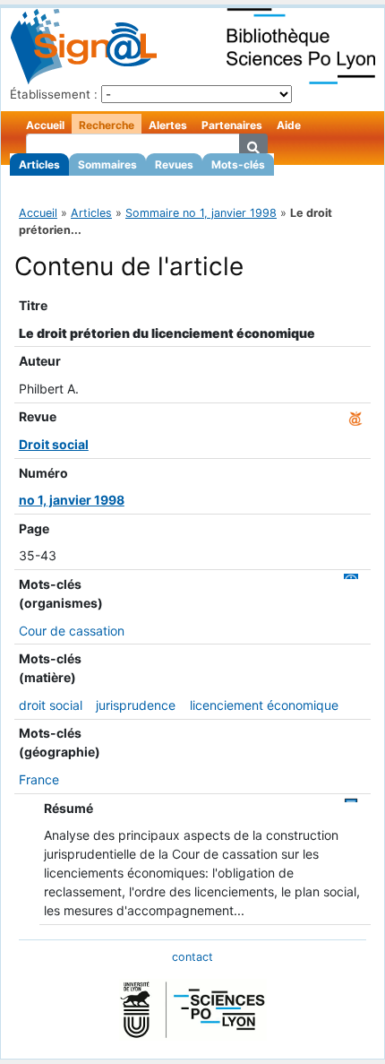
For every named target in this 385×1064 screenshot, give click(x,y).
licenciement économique (264, 705)
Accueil (45, 125)
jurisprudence (135, 705)
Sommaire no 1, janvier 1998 (201, 213)
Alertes (168, 125)
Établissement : (54, 94)
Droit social (54, 444)
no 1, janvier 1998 (71, 499)
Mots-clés (238, 164)
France (39, 779)
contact (192, 957)
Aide (289, 125)
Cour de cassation (71, 630)
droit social (50, 705)
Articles (39, 164)
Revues (174, 164)
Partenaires (231, 125)
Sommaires (107, 164)
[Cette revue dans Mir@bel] (355, 416)
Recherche (106, 125)
